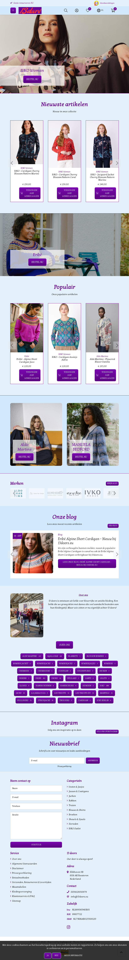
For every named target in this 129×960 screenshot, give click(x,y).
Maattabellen (19, 887)
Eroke (56, 678)
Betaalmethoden (20, 877)
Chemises (25, 671)
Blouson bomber (96, 656)
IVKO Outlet (74, 828)
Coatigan (65, 671)
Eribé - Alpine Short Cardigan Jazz (27, 360)
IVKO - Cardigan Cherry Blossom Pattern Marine (26, 172)
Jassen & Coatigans (78, 791)
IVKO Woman (27, 168)
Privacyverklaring (64, 766)
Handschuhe (68, 685)
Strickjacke (45, 700)
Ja (48, 955)
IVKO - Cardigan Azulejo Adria (64, 358)
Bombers (109, 663)
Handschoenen (45, 685)
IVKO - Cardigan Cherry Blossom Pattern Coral (64, 176)
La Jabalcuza (39, 693)
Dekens (24, 678)
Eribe (40, 678)
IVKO (104, 685)
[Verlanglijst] (15, 193)
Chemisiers (45, 671)
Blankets (74, 656)
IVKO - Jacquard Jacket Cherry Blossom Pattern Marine (102, 177)
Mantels (106, 693)
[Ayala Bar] (36, 493)
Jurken (72, 796)
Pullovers (24, 700)
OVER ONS (64, 644)
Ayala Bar (54, 656)
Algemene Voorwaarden (24, 863)
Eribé (26, 356)
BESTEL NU (37, 262)
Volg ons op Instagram (107, 732)
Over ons (16, 859)
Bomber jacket (22, 663)
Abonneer (93, 760)
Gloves (24, 685)
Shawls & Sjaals (76, 819)
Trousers (66, 700)
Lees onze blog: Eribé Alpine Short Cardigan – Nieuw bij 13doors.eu (87, 563)
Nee (56, 955)
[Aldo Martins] (18, 493)
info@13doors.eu (79, 896)
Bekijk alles (112, 483)
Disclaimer (18, 868)
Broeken (72, 814)
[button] (100, 10)
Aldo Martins (102, 356)
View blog (113, 526)
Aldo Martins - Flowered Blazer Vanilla (102, 360)
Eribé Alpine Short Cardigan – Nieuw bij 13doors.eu (87, 541)
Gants (89, 678)
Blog (60, 534)
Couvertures (85, 671)
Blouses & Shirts (76, 810)
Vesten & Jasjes (76, 786)
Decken (104, 671)
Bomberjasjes (89, 663)
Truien (72, 805)
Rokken (72, 800)
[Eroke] (74, 493)
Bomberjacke (45, 663)
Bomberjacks (67, 663)
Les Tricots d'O (85, 693)
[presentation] (12, 163)
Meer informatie (73, 955)
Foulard (73, 678)
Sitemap (16, 901)
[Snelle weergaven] (37, 126)
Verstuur (36, 844)
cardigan (84, 700)
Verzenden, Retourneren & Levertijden (31, 882)
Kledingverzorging (22, 891)
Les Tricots (61, 693)
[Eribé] (55, 493)
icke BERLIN (104, 700)
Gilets (104, 678)
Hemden (88, 685)
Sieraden (73, 824)
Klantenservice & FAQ (23, 896)
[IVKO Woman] (92, 493)
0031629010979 (79, 892)
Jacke (20, 693)
